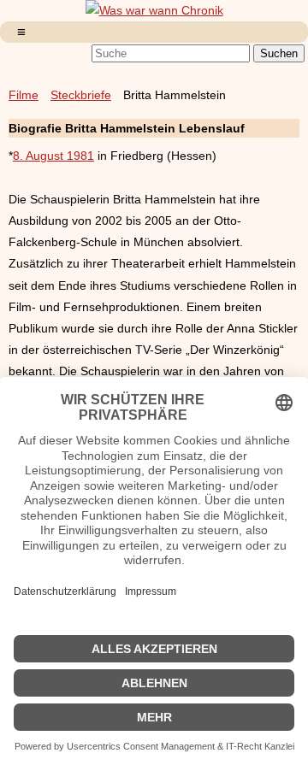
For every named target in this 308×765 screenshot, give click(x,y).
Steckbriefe (80, 95)
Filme (23, 95)
